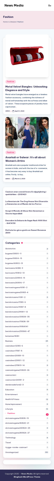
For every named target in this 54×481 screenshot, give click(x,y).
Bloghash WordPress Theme (27, 477)
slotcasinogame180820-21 (17, 423)
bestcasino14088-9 (14, 268)
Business (9, 341)
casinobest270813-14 (15, 365)
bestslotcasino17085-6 (15, 302)
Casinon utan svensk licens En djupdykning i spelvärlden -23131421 (25, 193)
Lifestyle (12, 22)
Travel (8, 442)
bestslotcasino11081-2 (15, 297)
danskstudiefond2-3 (14, 385)
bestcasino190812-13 (15, 273)
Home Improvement (13, 404)
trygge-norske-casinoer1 (16, 447)
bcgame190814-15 (13, 258)
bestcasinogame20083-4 (16, 292)
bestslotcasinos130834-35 (17, 317)
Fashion (10, 82)
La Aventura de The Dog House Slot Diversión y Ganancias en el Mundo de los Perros (26, 202)
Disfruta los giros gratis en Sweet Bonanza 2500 (25, 231)
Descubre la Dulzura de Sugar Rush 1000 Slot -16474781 (26, 221)
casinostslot (10, 375)
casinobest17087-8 (13, 351)
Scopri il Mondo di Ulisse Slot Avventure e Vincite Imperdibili (24, 212)
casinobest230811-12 (15, 360)
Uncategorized (11, 452)
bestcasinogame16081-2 (16, 287)
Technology (10, 437)
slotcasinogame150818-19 (17, 418)
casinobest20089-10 (14, 355)
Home (5, 22)
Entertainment (11, 394)
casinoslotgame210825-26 (17, 370)
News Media (13, 5)
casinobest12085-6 (14, 346)
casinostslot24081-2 (14, 380)
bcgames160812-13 (14, 263)
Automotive (10, 248)
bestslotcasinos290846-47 (17, 331)
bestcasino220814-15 (15, 278)
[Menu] (49, 5)
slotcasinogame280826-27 (17, 433)
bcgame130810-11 (13, 253)
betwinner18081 (12, 336)
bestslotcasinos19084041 (16, 326)
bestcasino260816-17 (15, 282)
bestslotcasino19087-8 (15, 307)
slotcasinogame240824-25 (17, 428)
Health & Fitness (12, 399)
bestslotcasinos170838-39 (17, 321)
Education (9, 389)
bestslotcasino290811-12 (16, 312)
